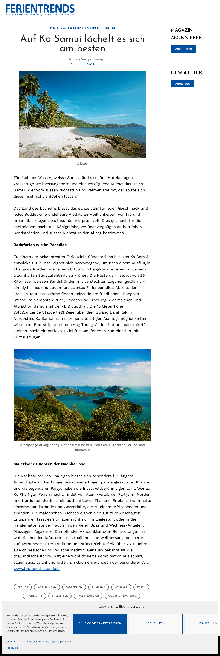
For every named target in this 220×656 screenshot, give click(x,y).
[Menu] (209, 10)
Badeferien (74, 587)
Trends (22, 587)
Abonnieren (183, 48)
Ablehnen (156, 623)
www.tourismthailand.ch (37, 568)
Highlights (34, 596)
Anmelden (182, 83)
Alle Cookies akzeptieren (100, 623)
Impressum (64, 641)
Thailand (98, 587)
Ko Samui (121, 587)
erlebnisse (60, 596)
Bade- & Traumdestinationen (82, 28)
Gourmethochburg (122, 596)
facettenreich (88, 596)
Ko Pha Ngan (47, 587)
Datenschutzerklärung (41, 641)
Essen (141, 587)
